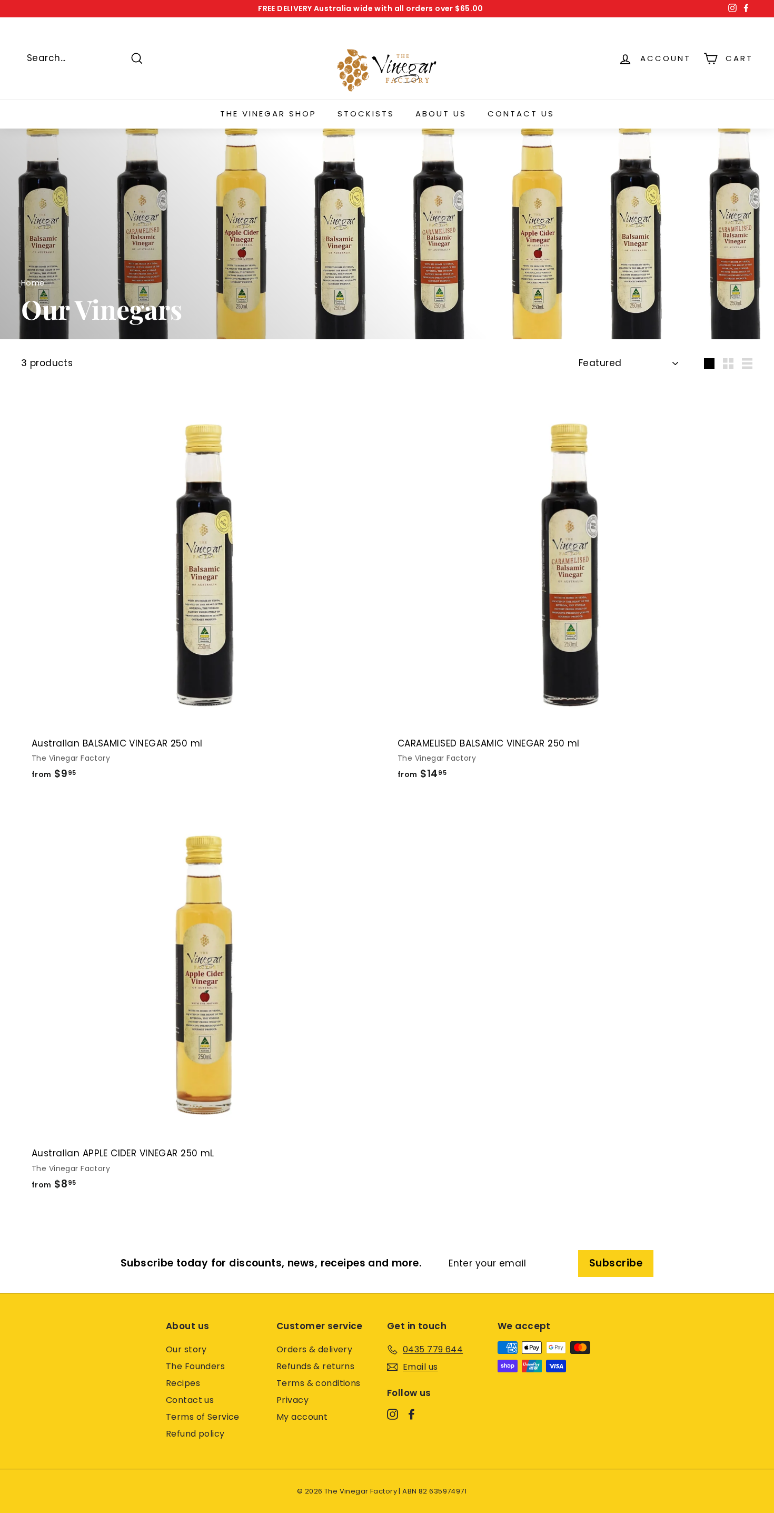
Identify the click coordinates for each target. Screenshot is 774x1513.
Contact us (521, 113)
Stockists (366, 113)
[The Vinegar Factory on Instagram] (392, 1414)
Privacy (292, 1400)
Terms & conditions (318, 1383)
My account (302, 1417)
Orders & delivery (314, 1349)
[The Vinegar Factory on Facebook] (411, 1414)
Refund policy (195, 1434)
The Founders (195, 1366)
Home (33, 283)
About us (441, 113)
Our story (186, 1349)
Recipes (183, 1383)
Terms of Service (203, 1417)
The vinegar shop (268, 113)
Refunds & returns (315, 1366)
